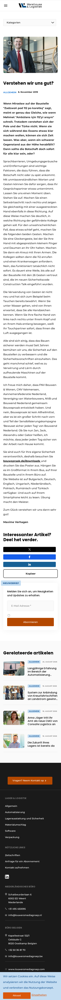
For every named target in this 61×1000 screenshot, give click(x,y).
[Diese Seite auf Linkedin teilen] (29, 564)
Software (10, 830)
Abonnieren (30, 622)
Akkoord (17, 995)
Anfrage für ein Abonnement (22, 861)
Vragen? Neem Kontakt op (28, 780)
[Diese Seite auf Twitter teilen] (29, 549)
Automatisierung (15, 812)
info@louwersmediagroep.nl (25, 915)
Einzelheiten (39, 994)
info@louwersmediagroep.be (25, 956)
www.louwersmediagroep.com (26, 969)
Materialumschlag (15, 824)
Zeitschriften (12, 855)
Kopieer (30, 573)
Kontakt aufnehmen (17, 867)
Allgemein (9, 92)
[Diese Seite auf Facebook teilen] (29, 557)
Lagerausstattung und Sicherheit (24, 818)
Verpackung (12, 837)
